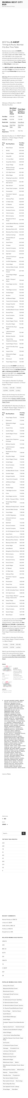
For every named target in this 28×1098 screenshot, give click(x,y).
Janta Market (14, 725)
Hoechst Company (9, 719)
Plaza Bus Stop (7, 1075)
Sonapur (20, 760)
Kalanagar (5, 1048)
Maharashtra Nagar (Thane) (13, 736)
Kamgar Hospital (9, 729)
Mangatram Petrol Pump (12, 737)
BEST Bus (4, 76)
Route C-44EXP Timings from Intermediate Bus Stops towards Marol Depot (13, 657)
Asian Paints (13, 701)
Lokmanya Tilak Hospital (9, 1051)
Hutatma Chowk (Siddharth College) (12, 1029)
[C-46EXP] (18, 672)
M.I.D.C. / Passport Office (17, 733)
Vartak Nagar (19, 763)
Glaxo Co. (12, 718)
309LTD (15, 919)
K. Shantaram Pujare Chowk (10, 1045)
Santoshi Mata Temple (18, 751)
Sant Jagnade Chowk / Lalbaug (11, 1086)
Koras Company (15, 730)
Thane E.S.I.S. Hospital (11, 762)
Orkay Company (19, 740)
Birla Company (8, 706)
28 (3, 975)
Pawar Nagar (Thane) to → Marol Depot (21, 111)
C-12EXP (9, 922)
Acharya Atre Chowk (8, 985)
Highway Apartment (8, 1027)
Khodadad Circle (14, 1048)
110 (3, 956)
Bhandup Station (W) (16, 704)
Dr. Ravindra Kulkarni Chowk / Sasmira (13, 1005)
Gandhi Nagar (8, 715)
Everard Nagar (6, 1011)
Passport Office (13, 1072)
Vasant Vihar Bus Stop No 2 (12, 765)
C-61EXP (4, 968)
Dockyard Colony (9, 710)
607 (3, 972)
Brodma (16, 706)
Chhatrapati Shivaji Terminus (10, 994)
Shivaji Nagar (6, 1089)
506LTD (4, 960)
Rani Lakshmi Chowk (8, 1081)
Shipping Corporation (11, 759)
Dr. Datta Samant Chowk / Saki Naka (12, 999)
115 (3, 855)
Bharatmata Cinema (8, 991)
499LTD (10, 928)
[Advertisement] (14, 23)
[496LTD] (7, 684)
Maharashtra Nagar (8, 1059)
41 (3, 852)
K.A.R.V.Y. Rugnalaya (16, 727)
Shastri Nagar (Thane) (17, 758)
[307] (7, 668)
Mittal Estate (20, 1069)
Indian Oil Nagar (7, 1032)
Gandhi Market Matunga (9, 1016)
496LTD (4, 689)
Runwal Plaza (13, 749)
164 (3, 861)
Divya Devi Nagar (18, 708)
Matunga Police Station (9, 1069)
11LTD (3, 952)
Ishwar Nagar (17, 722)
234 (3, 843)
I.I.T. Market (8, 722)
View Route (13, 122)
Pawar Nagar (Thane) (15, 743)
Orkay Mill (7, 741)
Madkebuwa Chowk (8, 1054)
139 (3, 846)
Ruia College (19, 1081)
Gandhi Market (7, 1014)
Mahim (17, 1062)
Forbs (19, 714)
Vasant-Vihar (8, 766)
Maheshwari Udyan (8, 1062)
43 (3, 867)
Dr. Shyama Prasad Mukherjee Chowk (13, 1008)
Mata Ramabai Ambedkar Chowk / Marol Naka (13, 1066)
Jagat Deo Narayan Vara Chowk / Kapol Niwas (13, 1039)
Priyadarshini (16, 1075)
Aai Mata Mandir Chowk (11, 700)
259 (3, 945)
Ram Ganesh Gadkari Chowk (10, 1078)
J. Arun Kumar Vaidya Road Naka (11, 1035)
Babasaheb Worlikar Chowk (10, 988)
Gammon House (16, 1011)
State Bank (15, 1089)
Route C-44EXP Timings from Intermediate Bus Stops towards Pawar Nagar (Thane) (14, 400)
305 (12, 932)
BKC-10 (13, 925)
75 (3, 964)
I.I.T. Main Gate (20, 721)
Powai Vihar (13, 745)
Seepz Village (14, 754)
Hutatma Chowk (20, 1027)
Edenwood (13, 714)
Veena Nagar (21, 767)
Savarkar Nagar (9, 752)
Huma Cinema (20, 719)
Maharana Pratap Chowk (12, 734)
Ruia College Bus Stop (9, 1083)
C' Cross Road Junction (15, 707)
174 (3, 864)
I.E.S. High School (9, 721)
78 (3, 849)
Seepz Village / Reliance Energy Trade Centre (14, 755)
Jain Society (6, 1042)
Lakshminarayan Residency (12, 732)
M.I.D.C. (6, 733)
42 (3, 858)
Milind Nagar (13, 738)
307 (3, 673)
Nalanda (5, 1072)
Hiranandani (19, 718)
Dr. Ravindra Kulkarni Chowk (10, 1002)
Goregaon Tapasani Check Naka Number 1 (13, 1023)
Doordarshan (6, 997)
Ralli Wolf (13, 747)
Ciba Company (8, 708)
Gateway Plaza (14, 717)
